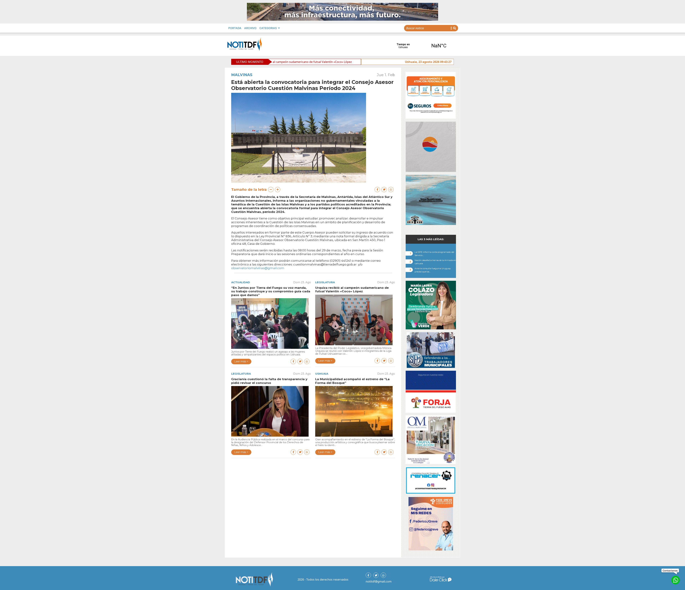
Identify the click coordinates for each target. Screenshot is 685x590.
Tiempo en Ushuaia (421, 46)
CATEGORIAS (268, 28)
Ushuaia (321, 373)
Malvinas (241, 75)
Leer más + (241, 361)
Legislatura (325, 282)
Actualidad (240, 282)
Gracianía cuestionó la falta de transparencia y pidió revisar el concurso (355, 62)
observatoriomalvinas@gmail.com (257, 268)
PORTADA (234, 28)
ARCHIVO (250, 28)
